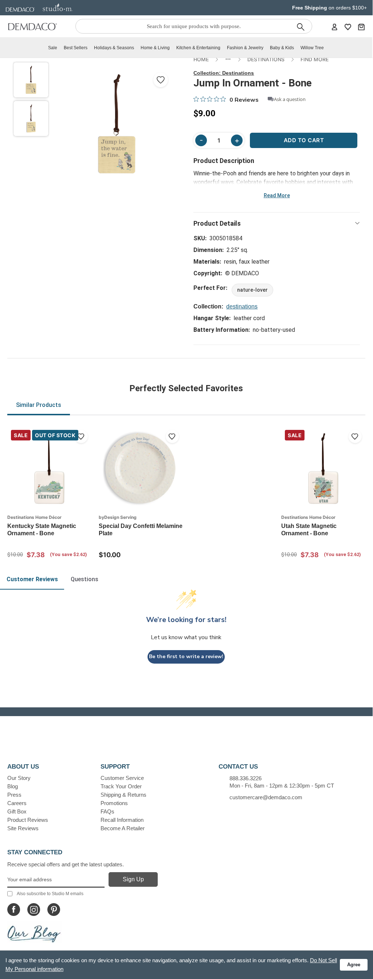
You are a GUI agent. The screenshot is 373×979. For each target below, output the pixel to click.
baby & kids (282, 47)
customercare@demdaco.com (265, 797)
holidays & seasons (114, 47)
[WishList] (348, 26)
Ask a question (290, 99)
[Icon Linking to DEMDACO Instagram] (33, 909)
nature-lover (252, 290)
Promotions (114, 803)
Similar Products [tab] (38, 404)
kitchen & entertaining (198, 47)
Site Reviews (23, 828)
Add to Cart (304, 140)
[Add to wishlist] (81, 436)
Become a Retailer (123, 828)
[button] (30, 79)
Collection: (223, 73)
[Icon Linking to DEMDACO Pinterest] (53, 909)
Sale (52, 47)
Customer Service (122, 778)
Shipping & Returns (123, 795)
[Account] (334, 26)
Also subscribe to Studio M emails (50, 893)
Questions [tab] (84, 579)
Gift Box (17, 811)
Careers (17, 803)
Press (14, 795)
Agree (353, 964)
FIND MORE (315, 59)
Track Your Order (121, 786)
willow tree (312, 47)
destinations (242, 306)
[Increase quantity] (237, 140)
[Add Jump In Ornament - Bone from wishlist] (160, 80)
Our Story (19, 778)
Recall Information (122, 820)
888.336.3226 (245, 778)
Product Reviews (27, 820)
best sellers (75, 47)
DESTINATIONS (265, 59)
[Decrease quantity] (201, 140)
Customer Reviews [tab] (32, 579)
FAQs (107, 811)
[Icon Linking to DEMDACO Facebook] (13, 909)
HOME (201, 59)
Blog (12, 786)
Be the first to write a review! (186, 656)
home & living (155, 47)
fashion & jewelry (245, 47)
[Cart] (361, 26)
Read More (277, 195)
